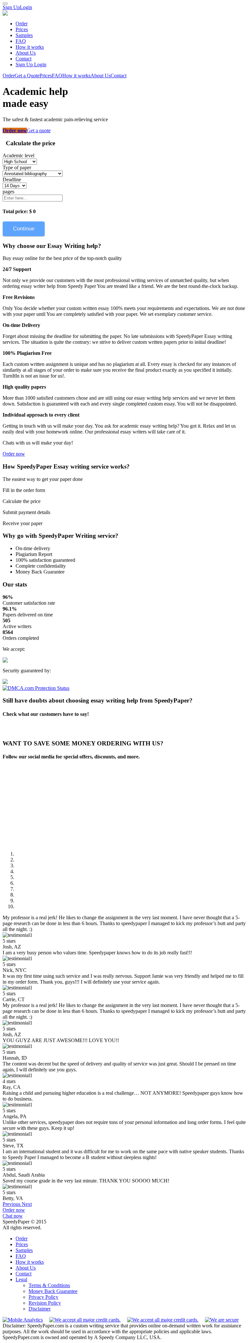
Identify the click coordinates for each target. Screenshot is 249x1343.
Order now (14, 454)
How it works (30, 47)
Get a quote (39, 130)
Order (22, 23)
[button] (12, 1204)
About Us (26, 53)
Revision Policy (45, 1303)
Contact (23, 58)
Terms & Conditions (49, 1285)
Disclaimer (40, 1308)
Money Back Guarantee (53, 1291)
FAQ (21, 41)
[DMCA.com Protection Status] (36, 688)
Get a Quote (27, 75)
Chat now (13, 1216)
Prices (22, 29)
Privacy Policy (43, 1297)
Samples (24, 35)
